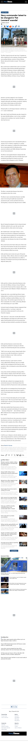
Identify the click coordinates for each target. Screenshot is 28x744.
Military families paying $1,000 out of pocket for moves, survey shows (9, 524)
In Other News (5, 460)
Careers (16, 726)
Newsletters (17, 717)
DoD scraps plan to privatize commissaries (7, 516)
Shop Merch (17, 720)
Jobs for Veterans (18, 727)
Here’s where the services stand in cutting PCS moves (9, 489)
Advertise (3, 724)
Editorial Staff (4, 729)
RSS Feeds (17, 719)
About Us (16, 724)
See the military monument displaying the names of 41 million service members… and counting (17, 584)
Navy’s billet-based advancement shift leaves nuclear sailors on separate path (13, 644)
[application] (14, 565)
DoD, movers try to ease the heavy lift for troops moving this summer (9, 498)
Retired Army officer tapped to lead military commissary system (9, 481)
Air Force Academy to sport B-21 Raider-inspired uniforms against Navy (17, 578)
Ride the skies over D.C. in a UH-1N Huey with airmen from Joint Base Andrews (13, 574)
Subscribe (17, 715)
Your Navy (5, 12)
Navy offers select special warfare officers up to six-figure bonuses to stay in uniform (13, 640)
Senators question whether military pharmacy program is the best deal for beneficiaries (9, 463)
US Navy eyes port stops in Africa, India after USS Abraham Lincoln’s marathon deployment (12, 653)
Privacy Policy (4, 715)
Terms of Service (4, 717)
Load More (14, 551)
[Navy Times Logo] (8, 2)
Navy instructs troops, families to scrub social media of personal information (14, 658)
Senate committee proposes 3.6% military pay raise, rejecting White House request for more (9, 534)
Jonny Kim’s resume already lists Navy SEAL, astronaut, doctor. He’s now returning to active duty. (13, 649)
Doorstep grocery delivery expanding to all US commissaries (9, 543)
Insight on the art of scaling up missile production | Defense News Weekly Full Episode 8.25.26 (18, 590)
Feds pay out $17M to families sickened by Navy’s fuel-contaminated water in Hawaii (8, 507)
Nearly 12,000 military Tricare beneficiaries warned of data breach (9, 472)
